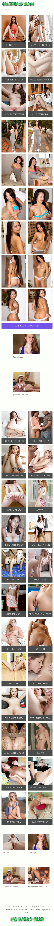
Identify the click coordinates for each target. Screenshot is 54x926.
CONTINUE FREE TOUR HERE (27, 325)
